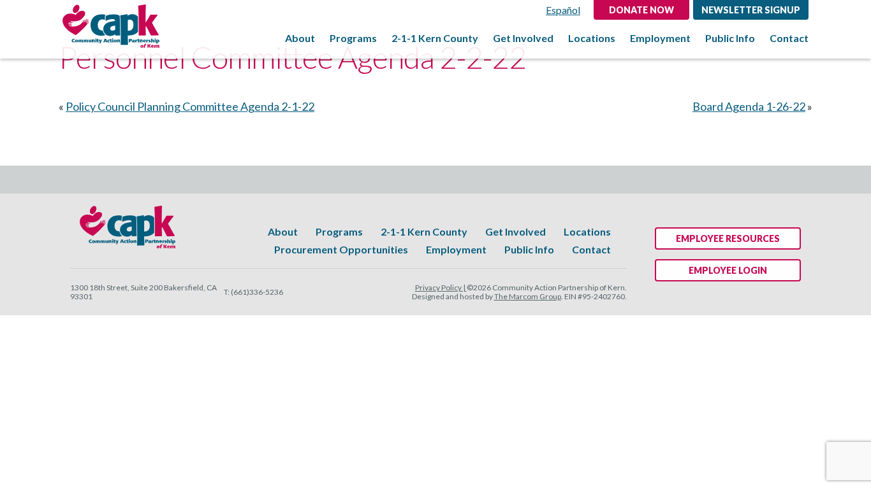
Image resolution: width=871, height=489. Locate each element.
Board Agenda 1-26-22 (748, 106)
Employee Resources (728, 238)
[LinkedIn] (480, 179)
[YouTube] (421, 179)
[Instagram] (450, 179)
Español (563, 10)
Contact (789, 38)
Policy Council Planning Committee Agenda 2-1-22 (190, 106)
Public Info (730, 38)
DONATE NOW (641, 9)
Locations (591, 38)
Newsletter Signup (750, 9)
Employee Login (728, 270)
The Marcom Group (527, 296)
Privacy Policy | (441, 287)
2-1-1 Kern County (435, 38)
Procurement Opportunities (341, 249)
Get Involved (523, 38)
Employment (660, 38)
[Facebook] (392, 179)
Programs (353, 38)
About (300, 38)
